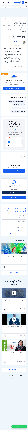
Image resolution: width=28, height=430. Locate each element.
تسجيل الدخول (4, 2)
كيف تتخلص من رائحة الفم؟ (18, 353)
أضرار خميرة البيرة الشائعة (19, 108)
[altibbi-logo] (19, 2)
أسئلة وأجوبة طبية (20, 7)
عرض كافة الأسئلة (14, 234)
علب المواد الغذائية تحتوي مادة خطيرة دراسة (15, 256)
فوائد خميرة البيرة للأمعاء (19, 104)
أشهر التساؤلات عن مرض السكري (16, 326)
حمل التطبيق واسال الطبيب (15, 88)
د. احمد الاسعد (18, 41)
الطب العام (14, 7)
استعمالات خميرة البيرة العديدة (16, 101)
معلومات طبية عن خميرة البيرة (18, 111)
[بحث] (9, 2)
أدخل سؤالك (14, 198)
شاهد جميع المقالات (14, 272)
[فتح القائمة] (25, 2)
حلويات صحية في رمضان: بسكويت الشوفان (14, 300)
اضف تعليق (13, 171)
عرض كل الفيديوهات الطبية (14, 369)
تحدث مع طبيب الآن (14, 193)
